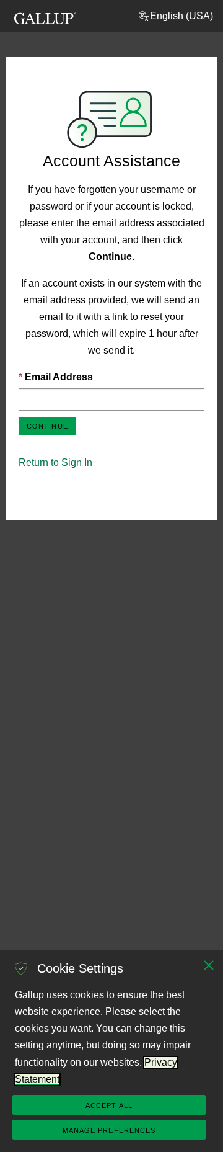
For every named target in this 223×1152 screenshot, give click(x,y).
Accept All (109, 1105)
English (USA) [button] (181, 16)
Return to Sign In (55, 462)
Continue (47, 426)
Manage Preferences (109, 1130)
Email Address (59, 377)
